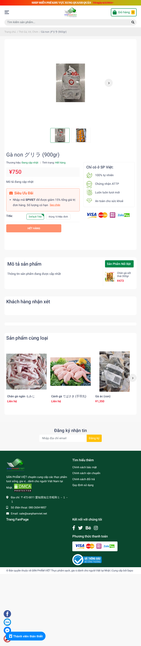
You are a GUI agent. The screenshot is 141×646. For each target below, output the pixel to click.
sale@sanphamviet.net (33, 513)
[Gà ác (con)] (114, 371)
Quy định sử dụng (82, 485)
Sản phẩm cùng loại (27, 338)
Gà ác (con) (103, 396)
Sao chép (55, 204)
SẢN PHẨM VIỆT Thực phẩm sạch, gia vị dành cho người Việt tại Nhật (71, 570)
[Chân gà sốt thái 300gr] (109, 276)
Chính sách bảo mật (84, 467)
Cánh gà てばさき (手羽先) (68, 396)
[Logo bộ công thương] (87, 559)
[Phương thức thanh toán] (108, 215)
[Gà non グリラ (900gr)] (70, 83)
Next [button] (109, 83)
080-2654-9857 (37, 507)
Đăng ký (94, 438)
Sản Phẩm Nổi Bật (119, 264)
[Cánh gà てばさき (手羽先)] (70, 371)
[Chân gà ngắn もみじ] (26, 371)
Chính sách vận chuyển (86, 473)
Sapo (130, 570)
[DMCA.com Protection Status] (23, 487)
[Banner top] (70, 2)
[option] (70, 83)
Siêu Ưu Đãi (23, 193)
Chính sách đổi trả (83, 479)
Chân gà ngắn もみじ (21, 396)
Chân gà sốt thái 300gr (124, 274)
